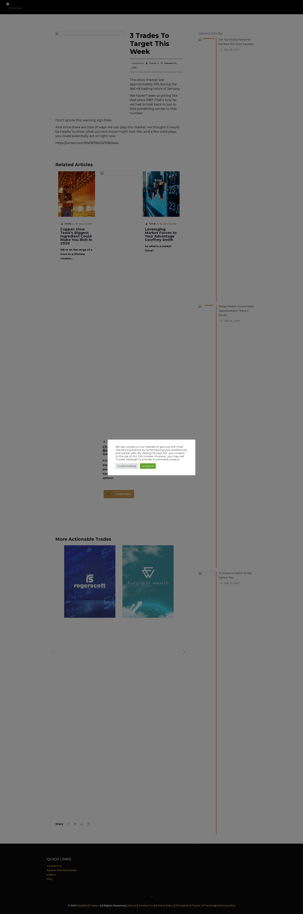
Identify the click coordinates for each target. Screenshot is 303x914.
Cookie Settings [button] (127, 466)
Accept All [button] (148, 466)
